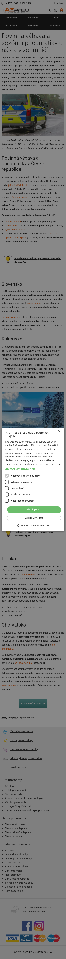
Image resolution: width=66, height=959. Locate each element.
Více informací (53, 463)
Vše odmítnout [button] (34, 517)
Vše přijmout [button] (34, 509)
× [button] (59, 431)
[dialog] (33, 479)
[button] (33, 468)
